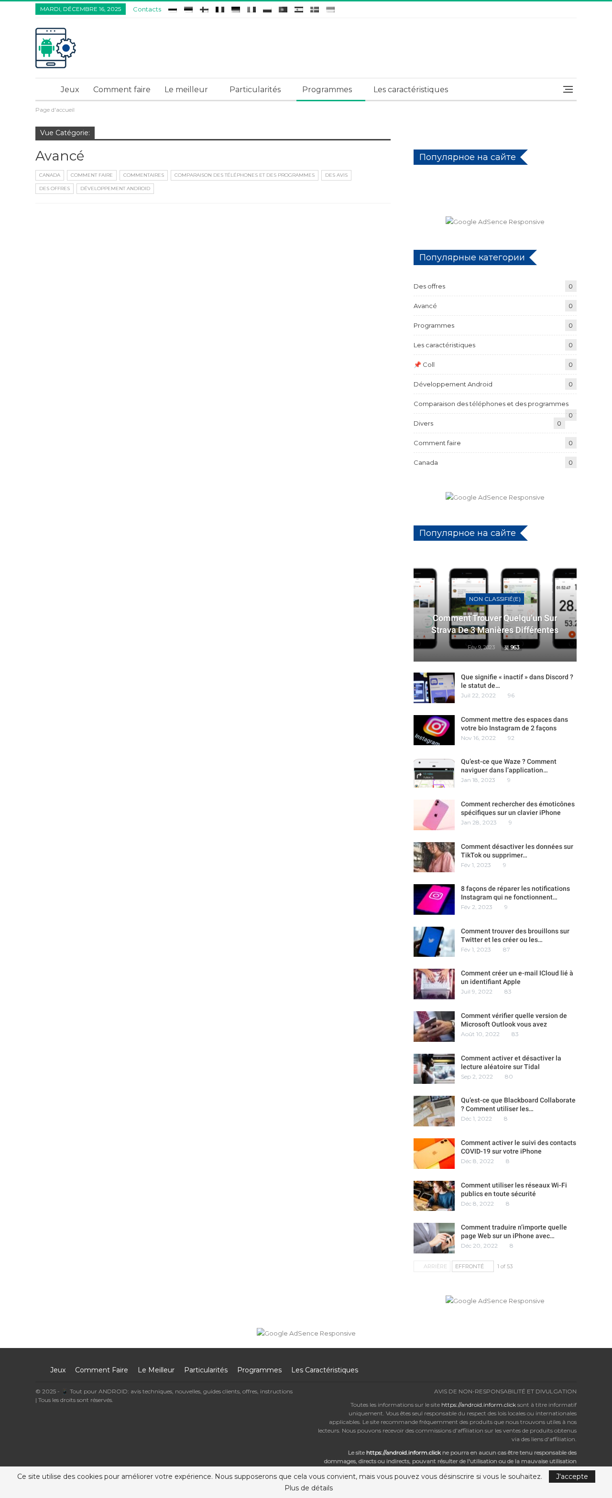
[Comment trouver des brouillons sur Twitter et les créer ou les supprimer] (434, 942)
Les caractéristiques (410, 89)
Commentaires (143, 175)
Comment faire (122, 89)
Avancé (425, 306)
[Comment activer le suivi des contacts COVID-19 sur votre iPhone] (434, 1153)
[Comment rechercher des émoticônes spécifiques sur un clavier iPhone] (434, 815)
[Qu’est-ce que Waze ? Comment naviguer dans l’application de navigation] (434, 772)
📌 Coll (424, 364)
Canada (49, 175)
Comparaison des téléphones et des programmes (245, 175)
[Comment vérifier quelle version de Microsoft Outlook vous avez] (434, 1026)
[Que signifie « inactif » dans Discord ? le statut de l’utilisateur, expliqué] (434, 688)
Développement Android (115, 188)
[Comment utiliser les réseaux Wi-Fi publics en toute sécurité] (434, 1196)
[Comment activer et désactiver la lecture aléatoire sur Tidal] (434, 1069)
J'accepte (572, 1476)
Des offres (54, 188)
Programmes (327, 89)
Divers (423, 423)
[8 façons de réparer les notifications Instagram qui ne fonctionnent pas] (434, 899)
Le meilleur (186, 89)
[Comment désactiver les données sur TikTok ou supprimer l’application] (434, 857)
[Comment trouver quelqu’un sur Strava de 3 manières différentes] (495, 608)
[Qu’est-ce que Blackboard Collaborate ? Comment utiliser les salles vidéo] (434, 1111)
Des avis (336, 175)
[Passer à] (172, 7)
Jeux (70, 89)
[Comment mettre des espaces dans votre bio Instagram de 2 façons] (434, 730)
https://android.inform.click (478, 1404)
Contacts (147, 9)
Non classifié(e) (495, 598)
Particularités (255, 89)
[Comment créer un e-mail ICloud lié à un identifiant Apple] (434, 984)
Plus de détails (308, 1488)
